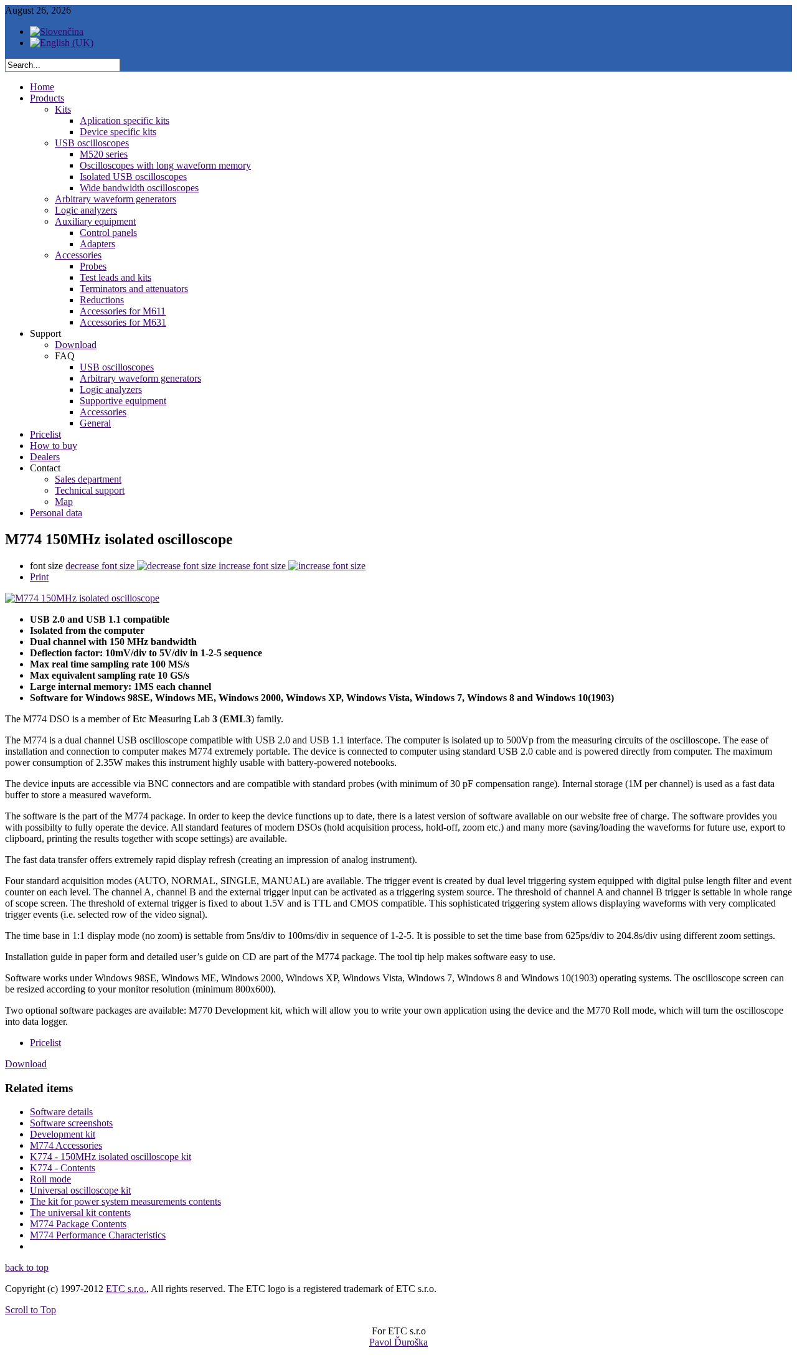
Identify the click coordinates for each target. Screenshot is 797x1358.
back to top (27, 1267)
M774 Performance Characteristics (98, 1235)
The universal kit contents (80, 1212)
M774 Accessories (66, 1145)
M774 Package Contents (78, 1224)
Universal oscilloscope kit (80, 1190)
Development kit (62, 1134)
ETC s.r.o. (126, 1288)
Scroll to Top (30, 1309)
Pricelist (45, 1042)
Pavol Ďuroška (398, 1342)
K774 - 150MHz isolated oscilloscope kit (110, 1156)
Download (26, 1064)
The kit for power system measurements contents (125, 1201)
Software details (61, 1111)
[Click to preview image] (82, 598)
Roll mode (50, 1179)
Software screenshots (71, 1123)
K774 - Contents (62, 1167)
